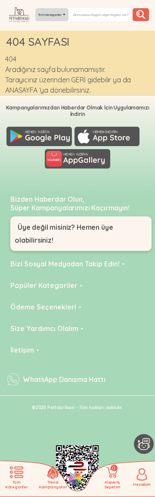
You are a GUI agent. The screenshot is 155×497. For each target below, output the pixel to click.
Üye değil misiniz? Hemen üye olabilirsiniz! (64, 233)
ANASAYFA (21, 90)
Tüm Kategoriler (50, 15)
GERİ (78, 79)
